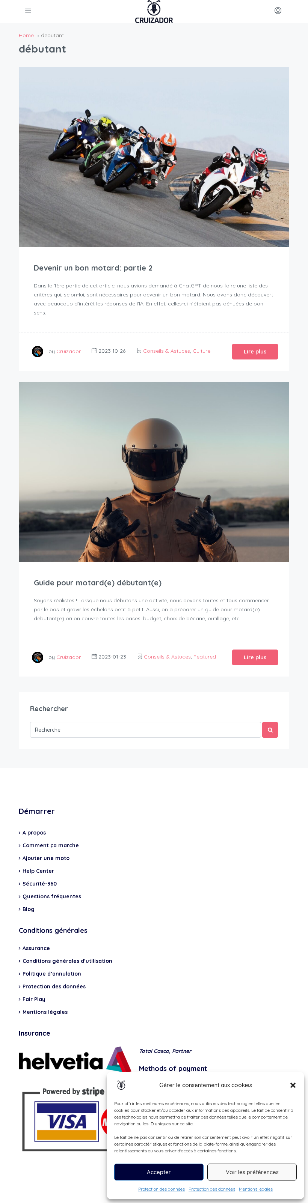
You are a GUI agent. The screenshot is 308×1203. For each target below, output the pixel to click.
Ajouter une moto (46, 858)
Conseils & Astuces (166, 350)
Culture (201, 350)
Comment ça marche (51, 845)
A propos (34, 832)
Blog (29, 909)
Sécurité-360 (40, 883)
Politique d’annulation (52, 973)
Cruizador (68, 350)
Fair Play (34, 999)
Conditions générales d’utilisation (67, 961)
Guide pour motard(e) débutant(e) (98, 582)
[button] (293, 1085)
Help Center (38, 871)
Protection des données (161, 1189)
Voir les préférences (252, 1172)
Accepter (159, 1172)
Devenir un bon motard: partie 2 (93, 267)
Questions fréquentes (52, 896)
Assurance (36, 948)
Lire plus (255, 351)
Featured (204, 656)
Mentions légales (256, 1189)
